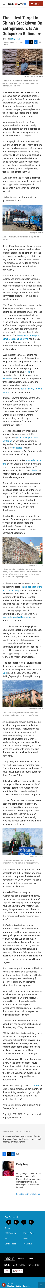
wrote (36, 1085)
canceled (17, 447)
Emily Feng (15, 39)
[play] (3, 1285)
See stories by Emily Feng (28, 1194)
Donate (37, 4)
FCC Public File (10, 1233)
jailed (27, 371)
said (4, 673)
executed (7, 378)
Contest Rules (10, 1244)
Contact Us (28, 1244)
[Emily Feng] (8, 1168)
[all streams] (41, 1285)
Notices (26, 1238)
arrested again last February (16, 617)
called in (34, 470)
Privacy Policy (29, 1233)
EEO (6, 1238)
